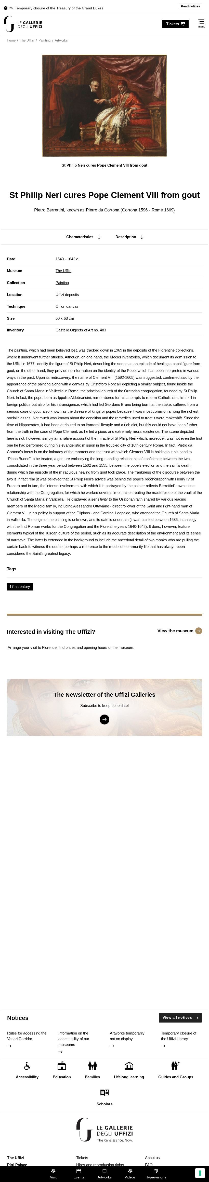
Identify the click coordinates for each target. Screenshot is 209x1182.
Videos (130, 1177)
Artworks (105, 1177)
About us (152, 1158)
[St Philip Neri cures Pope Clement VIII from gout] (23, 24)
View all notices (177, 1017)
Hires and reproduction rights (100, 1165)
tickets (172, 24)
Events (78, 1177)
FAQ (149, 1165)
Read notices (190, 6)
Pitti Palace (17, 1165)
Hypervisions (156, 1177)
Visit (53, 1177)
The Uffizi (63, 270)
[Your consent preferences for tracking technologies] (200, 1173)
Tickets (82, 1158)
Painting (62, 282)
